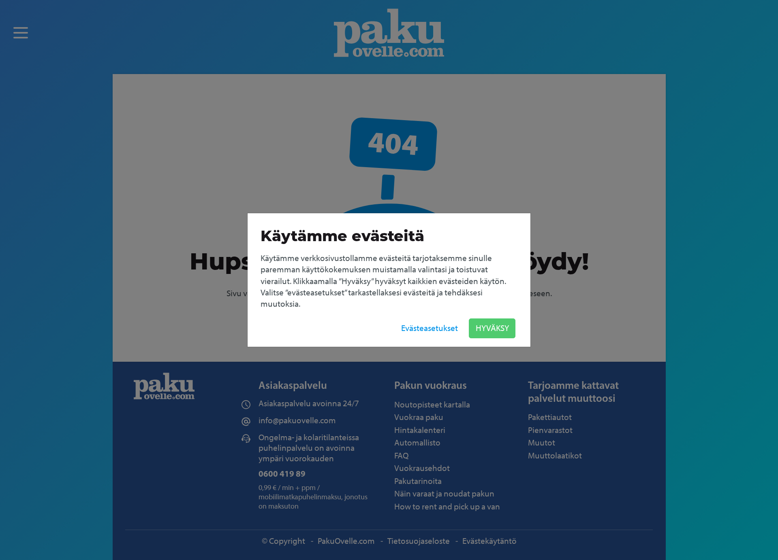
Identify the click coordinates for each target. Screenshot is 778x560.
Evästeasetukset (429, 328)
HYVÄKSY (492, 328)
